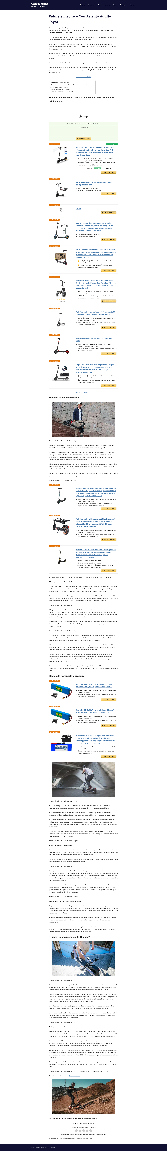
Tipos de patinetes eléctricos (59, 87)
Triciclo (78, 209)
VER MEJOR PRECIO (84, 138)
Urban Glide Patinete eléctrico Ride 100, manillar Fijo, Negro (94, 339)
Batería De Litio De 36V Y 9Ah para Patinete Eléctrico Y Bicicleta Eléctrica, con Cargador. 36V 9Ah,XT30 (95, 711)
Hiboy (99, 5)
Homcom (107, 5)
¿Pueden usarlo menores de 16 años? (62, 92)
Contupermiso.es (74, 1076)
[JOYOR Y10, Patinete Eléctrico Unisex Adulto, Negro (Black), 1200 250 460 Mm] (61, 190)
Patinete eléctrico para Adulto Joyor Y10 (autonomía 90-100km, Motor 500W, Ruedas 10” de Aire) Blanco (95, 313)
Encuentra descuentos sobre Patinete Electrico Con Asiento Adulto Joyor (72, 85)
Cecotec (82, 5)
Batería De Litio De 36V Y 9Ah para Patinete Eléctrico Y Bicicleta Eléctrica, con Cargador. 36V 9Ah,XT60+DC (95, 685)
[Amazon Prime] (114, 168)
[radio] (76, 1131)
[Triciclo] (61, 210)
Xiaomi (132, 5)
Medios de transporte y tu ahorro (60, 89)
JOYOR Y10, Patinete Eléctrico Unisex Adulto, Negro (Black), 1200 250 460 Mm (94, 183)
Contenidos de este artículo (60, 82)
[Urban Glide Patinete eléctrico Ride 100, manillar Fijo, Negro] (61, 346)
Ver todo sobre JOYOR (83, 77)
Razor (115, 5)
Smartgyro (123, 5)
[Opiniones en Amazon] (61, 299)
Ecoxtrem (91, 5)
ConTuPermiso (39, 3)
